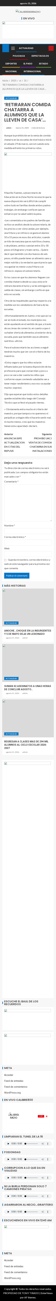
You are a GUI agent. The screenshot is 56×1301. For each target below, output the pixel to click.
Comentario (11, 481)
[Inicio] (5, 48)
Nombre (9, 525)
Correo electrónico (15, 536)
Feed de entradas (13, 1080)
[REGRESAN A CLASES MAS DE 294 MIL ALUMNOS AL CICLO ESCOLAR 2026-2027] (28, 718)
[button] (13, 48)
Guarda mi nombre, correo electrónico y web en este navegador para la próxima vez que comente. (27, 563)
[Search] (46, 48)
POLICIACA (19, 55)
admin (9, 128)
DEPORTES (11, 63)
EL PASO (27, 63)
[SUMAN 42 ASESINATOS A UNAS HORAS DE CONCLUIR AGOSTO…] (28, 663)
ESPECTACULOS (40, 55)
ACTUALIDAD (26, 48)
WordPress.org (12, 1092)
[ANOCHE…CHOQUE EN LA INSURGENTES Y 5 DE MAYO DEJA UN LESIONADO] (28, 607)
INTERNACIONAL (32, 71)
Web (6, 548)
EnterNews (47, 1293)
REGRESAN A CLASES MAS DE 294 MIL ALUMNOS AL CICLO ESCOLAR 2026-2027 (26, 745)
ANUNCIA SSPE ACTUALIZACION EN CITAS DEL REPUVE (14, 442)
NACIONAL (11, 71)
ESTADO (43, 63)
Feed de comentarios (15, 1086)
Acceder (8, 1075)
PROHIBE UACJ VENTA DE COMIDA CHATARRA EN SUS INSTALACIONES (40, 442)
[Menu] (13, 48)
